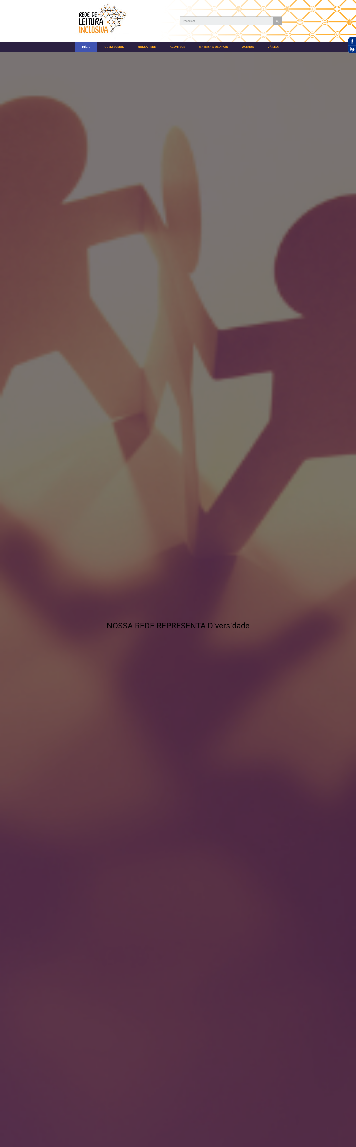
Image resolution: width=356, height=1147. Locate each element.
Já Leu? (273, 47)
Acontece (177, 47)
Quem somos (114, 47)
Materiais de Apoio (213, 47)
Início (86, 47)
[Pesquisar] (277, 21)
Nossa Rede (147, 47)
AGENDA (248, 47)
